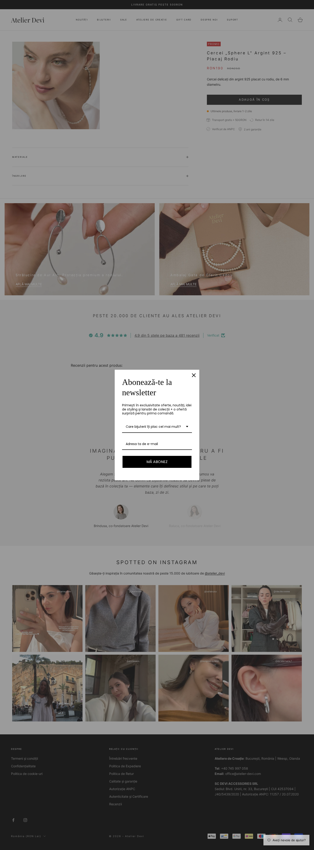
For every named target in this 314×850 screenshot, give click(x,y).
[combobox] (157, 427)
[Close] (193, 375)
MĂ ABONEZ (157, 461)
